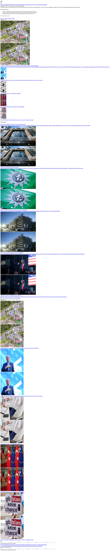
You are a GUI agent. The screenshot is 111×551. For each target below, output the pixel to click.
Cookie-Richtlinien (38, 546)
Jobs (11, 546)
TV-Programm (3, 546)
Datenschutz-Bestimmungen (28, 546)
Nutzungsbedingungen (17, 546)
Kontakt (8, 546)
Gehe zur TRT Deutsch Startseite (7, 18)
